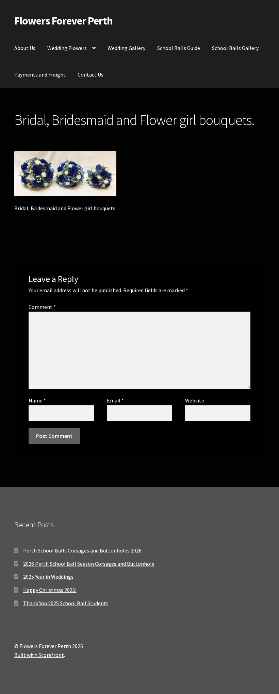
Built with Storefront (39, 654)
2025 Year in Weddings (48, 576)
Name (37, 400)
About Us (24, 48)
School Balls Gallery (235, 48)
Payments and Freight (40, 74)
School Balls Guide (178, 48)
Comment (42, 306)
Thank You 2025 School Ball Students (66, 603)
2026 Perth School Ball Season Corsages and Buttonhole (88, 563)
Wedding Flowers (67, 48)
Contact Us (90, 74)
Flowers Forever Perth (63, 21)
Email (115, 400)
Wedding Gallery (126, 48)
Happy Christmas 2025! (50, 589)
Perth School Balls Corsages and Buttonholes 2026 (82, 550)
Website (194, 400)
